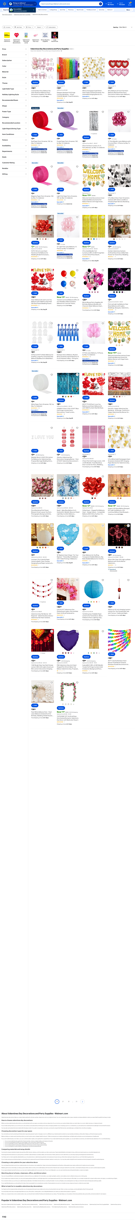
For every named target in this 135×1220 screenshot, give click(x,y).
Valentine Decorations (116, 1204)
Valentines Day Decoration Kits (24, 1207)
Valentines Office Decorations (8, 1207)
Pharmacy (71, 9)
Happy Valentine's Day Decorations (80, 1204)
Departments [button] (7, 10)
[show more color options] (48, 239)
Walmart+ (110, 9)
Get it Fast (62, 9)
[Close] (34, 10)
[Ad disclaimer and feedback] (38, 85)
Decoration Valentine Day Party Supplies (10, 1204)
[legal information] (61, 51)
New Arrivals (80, 9)
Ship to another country (20, 11)
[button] (109, 3)
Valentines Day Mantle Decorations (62, 1204)
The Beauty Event (91, 9)
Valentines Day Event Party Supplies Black (99, 1204)
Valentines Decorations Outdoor (76, 1207)
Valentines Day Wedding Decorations (41, 1207)
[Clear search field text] (96, 3)
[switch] (7, 27)
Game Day (101, 9)
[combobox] (71, 3)
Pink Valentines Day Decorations (59, 1207)
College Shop (53, 9)
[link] (7, 37)
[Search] (100, 3)
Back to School (42, 9)
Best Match (123, 27)
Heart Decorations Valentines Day (30, 1204)
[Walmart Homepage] (4, 3)
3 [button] (68, 1101)
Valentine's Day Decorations (45, 1204)
